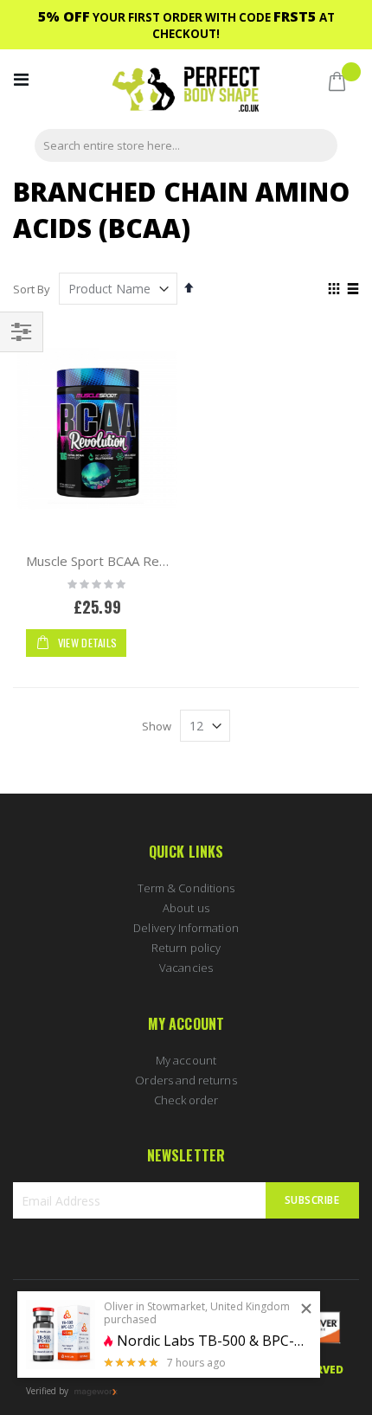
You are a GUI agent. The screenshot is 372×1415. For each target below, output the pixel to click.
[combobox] (186, 145)
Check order (186, 1100)
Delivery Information (185, 928)
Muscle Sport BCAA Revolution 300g (133, 560)
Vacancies (186, 967)
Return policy (186, 947)
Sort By (31, 289)
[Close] (306, 1309)
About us (186, 908)
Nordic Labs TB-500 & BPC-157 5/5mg (212, 1341)
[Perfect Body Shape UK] (186, 91)
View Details (86, 642)
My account (186, 1060)
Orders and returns (185, 1080)
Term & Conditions (186, 888)
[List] (352, 290)
